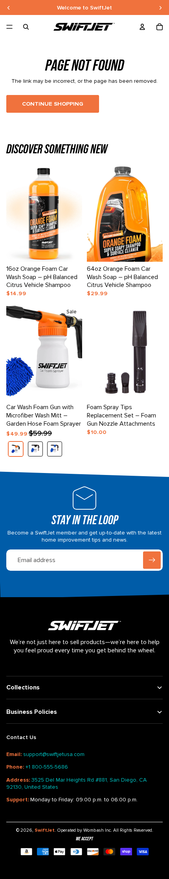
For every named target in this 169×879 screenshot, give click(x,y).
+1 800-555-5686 (47, 767)
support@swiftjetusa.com (53, 754)
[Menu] (9, 27)
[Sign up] (152, 560)
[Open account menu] (142, 26)
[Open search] (26, 26)
